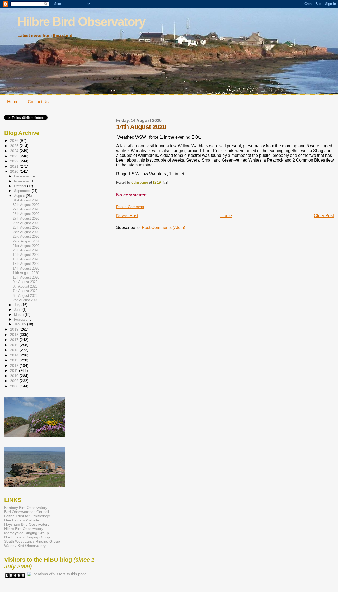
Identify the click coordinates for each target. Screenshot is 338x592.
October (20, 186)
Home (12, 102)
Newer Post (127, 215)
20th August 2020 (26, 250)
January (20, 324)
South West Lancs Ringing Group (32, 541)
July (17, 305)
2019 (15, 329)
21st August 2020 (26, 246)
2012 (15, 365)
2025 (15, 146)
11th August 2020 (26, 273)
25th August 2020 (26, 227)
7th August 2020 (25, 291)
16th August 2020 (26, 259)
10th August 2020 (26, 277)
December (22, 176)
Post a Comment (130, 207)
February (21, 319)
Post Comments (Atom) (163, 227)
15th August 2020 (26, 264)
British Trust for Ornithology (27, 516)
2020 (15, 171)
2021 (15, 166)
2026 (15, 140)
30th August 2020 (26, 205)
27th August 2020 (26, 218)
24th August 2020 (26, 232)
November (22, 181)
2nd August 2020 (25, 300)
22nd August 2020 (26, 241)
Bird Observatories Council (26, 512)
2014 (15, 355)
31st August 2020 (26, 200)
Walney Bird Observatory (25, 545)
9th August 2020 (25, 282)
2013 (15, 360)
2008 (15, 386)
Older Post (324, 215)
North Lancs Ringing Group (27, 537)
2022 (15, 161)
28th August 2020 (26, 214)
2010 (15, 376)
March (19, 315)
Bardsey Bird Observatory (25, 507)
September (23, 191)
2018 (15, 334)
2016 (15, 345)
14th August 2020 (26, 268)
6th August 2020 (25, 296)
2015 (15, 350)
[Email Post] (165, 182)
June (18, 310)
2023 (15, 156)
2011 (14, 370)
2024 (15, 151)
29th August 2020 (26, 209)
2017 (15, 339)
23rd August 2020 (26, 236)
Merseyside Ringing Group (26, 533)
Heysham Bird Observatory (26, 524)
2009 (15, 381)
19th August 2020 (26, 255)
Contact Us (38, 102)
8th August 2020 (25, 286)
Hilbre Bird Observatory (81, 22)
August (20, 196)
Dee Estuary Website (21, 520)
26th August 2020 (26, 223)
